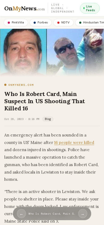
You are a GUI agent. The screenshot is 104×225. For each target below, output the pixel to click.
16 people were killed (74, 142)
